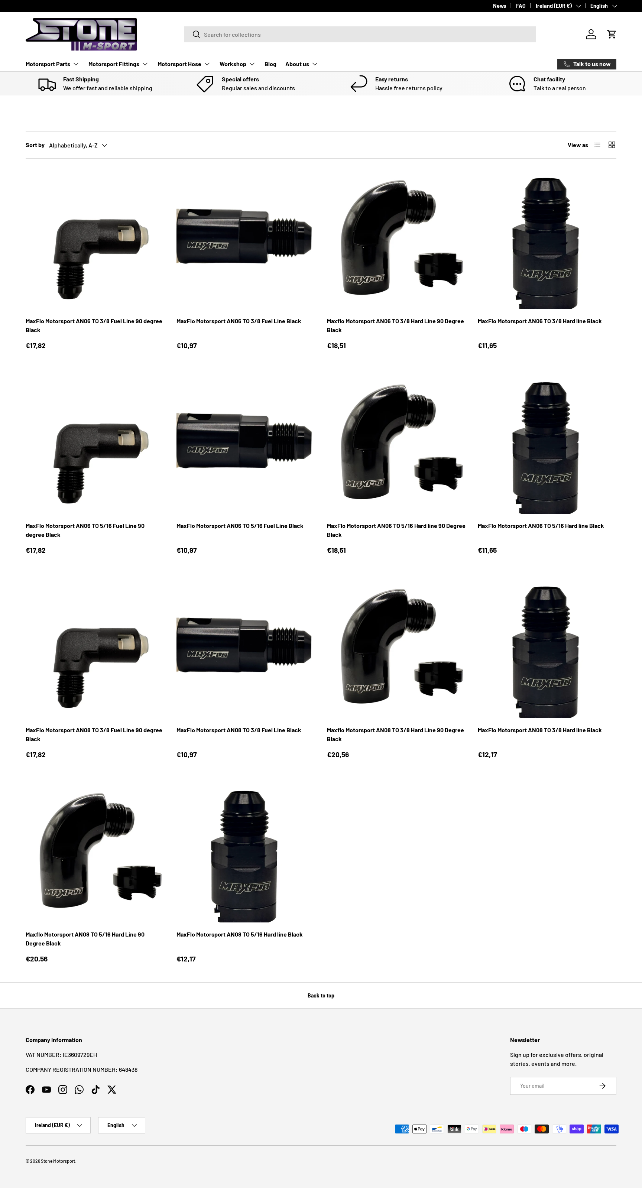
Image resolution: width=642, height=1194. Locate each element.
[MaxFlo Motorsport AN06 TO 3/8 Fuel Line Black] (245, 240)
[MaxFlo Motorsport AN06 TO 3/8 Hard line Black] (547, 240)
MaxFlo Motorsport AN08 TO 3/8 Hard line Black (540, 729)
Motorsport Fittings (113, 63)
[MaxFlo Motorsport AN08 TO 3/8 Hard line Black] (547, 648)
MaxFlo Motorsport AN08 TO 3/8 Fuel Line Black (238, 729)
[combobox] (360, 34)
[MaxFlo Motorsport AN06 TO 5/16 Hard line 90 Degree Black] (396, 444)
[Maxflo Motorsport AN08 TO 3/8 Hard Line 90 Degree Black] (396, 648)
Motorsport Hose (179, 63)
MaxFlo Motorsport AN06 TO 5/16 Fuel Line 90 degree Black (85, 530)
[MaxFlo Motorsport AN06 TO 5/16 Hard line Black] (547, 444)
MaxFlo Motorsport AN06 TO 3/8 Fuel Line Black (238, 320)
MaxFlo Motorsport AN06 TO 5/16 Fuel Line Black (240, 525)
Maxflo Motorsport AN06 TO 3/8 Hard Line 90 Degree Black (395, 325)
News (499, 6)
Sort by (35, 144)
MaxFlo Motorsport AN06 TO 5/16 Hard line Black (541, 525)
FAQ (521, 6)
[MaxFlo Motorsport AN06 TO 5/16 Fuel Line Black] (245, 444)
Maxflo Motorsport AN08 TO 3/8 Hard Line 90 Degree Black (395, 734)
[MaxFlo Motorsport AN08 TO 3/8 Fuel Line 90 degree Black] (95, 648)
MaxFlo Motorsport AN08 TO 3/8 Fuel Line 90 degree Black (94, 734)
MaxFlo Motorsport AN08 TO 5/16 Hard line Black (239, 934)
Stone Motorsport (58, 1161)
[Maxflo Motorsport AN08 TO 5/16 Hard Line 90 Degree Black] (95, 853)
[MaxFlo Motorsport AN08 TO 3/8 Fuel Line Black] (245, 648)
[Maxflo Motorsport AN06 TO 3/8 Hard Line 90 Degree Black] (396, 240)
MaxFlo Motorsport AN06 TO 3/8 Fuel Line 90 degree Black (94, 325)
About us (297, 63)
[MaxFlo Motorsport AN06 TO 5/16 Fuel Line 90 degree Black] (95, 444)
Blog (270, 63)
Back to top (321, 995)
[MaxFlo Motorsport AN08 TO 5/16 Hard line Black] (245, 853)
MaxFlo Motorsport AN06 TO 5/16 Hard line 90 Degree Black (396, 530)
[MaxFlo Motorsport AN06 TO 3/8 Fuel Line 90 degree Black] (95, 240)
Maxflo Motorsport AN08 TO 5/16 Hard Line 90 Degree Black (85, 939)
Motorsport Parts (48, 63)
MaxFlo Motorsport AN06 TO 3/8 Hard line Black (540, 320)
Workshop (233, 63)
